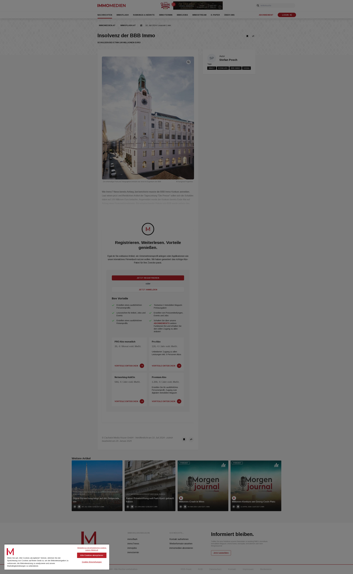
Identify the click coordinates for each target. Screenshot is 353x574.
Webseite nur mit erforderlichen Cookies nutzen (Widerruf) (91, 549)
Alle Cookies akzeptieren (91, 555)
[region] (56, 557)
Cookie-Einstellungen (92, 562)
